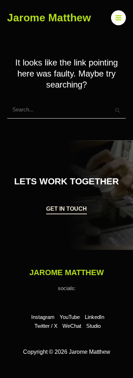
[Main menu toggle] (118, 18)
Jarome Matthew (49, 17)
